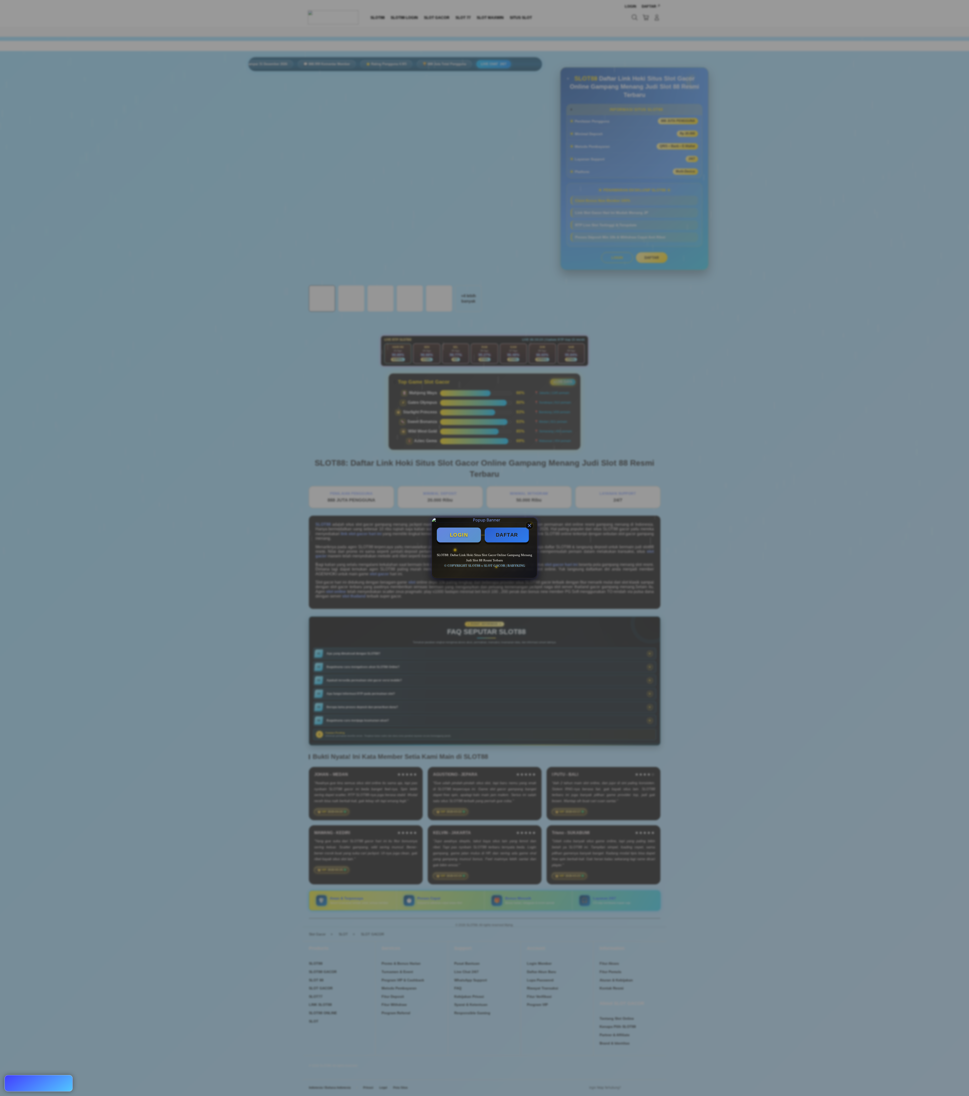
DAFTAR (507, 535)
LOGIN (459, 535)
